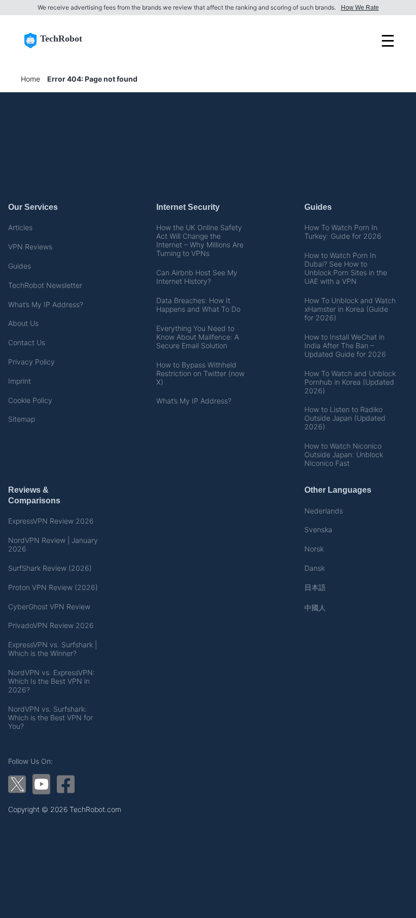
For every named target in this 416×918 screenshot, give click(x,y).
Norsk (314, 548)
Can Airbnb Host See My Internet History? (196, 276)
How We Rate (360, 7)
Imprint (19, 381)
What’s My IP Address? (45, 304)
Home (30, 79)
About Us (23, 323)
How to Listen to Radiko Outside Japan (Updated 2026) (345, 418)
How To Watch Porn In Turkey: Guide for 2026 (343, 231)
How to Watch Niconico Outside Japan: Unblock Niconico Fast (343, 454)
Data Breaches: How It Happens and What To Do (198, 304)
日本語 (315, 587)
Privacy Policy (31, 361)
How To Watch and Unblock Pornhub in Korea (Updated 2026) (350, 382)
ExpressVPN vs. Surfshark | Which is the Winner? (52, 648)
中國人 (315, 607)
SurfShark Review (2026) (50, 568)
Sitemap (21, 419)
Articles (20, 227)
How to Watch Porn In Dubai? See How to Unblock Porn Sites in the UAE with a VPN (345, 268)
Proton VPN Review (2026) (53, 587)
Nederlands (323, 510)
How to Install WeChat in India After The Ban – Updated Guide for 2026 (345, 345)
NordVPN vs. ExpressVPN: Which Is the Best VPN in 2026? (51, 681)
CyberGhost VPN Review (49, 606)
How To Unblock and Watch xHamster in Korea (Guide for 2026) (350, 309)
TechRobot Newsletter (45, 285)
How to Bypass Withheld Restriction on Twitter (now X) (200, 373)
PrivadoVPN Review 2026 (51, 625)
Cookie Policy (30, 400)
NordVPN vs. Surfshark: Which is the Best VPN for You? (50, 717)
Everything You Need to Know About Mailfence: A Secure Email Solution (197, 337)
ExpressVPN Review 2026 (51, 521)
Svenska (318, 529)
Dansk (314, 568)
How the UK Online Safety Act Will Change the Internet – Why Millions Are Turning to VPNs (200, 240)
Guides (19, 266)
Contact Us (26, 342)
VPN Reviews (30, 246)
